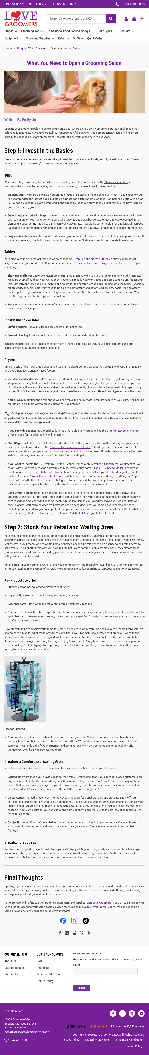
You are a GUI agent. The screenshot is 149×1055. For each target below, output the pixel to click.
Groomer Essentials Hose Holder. (70, 447)
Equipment (11, 38)
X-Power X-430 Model (72, 513)
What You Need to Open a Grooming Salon (74, 62)
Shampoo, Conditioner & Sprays (69, 31)
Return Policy (45, 981)
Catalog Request (14, 968)
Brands (8, 31)
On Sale (78, 38)
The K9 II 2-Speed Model (108, 468)
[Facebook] (60, 933)
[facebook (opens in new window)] (113, 1013)
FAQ (39, 961)
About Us (10, 961)
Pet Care (125, 31)
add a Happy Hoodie (93, 413)
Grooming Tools (31, 31)
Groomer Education (49, 974)
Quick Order (94, 38)
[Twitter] (82, 933)
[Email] (67, 933)
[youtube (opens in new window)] (141, 1013)
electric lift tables (101, 259)
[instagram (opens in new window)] (122, 1013)
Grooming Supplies (38, 38)
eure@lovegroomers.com (99, 907)
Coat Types (105, 31)
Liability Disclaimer (98, 1039)
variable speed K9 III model (48, 476)
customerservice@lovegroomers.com (27, 1031)
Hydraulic (79, 259)
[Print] (74, 933)
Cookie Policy (134, 1046)
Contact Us (11, 974)
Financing (43, 968)
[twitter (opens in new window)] (132, 1013)
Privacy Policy (70, 1039)
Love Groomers (102, 902)
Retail (61, 38)
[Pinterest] (89, 933)
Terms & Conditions (130, 1039)
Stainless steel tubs (116, 182)
